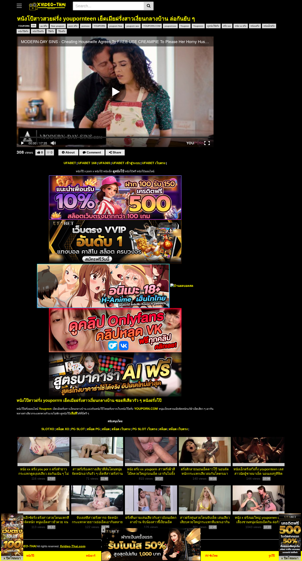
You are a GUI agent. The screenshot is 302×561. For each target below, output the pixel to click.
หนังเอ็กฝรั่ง (269, 26)
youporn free (115, 26)
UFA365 (104, 163)
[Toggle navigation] (21, 5)
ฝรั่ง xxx (227, 26)
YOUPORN (27, 25)
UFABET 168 (87, 163)
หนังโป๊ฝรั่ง (23, 31)
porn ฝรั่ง (73, 26)
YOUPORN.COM (151, 26)
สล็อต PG (93, 429)
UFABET (70, 163)
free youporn (57, 26)
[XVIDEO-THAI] (48, 5)
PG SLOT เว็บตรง (144, 429)
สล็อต (106, 429)
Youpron (184, 26)
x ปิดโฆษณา (12, 558)
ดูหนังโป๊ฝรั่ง (213, 26)
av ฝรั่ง (43, 26)
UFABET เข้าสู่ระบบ (126, 163)
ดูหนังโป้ (118, 171)
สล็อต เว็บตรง (121, 429)
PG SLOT (78, 429)
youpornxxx (170, 26)
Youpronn (198, 26)
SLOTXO (47, 429)
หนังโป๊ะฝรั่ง (38, 31)
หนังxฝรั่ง (254, 26)
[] (149, 6)
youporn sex (132, 26)
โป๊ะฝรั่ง (61, 31)
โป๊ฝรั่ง (51, 31)
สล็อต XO (62, 429)
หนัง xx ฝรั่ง (240, 26)
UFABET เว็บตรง (153, 163)
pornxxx (86, 26)
